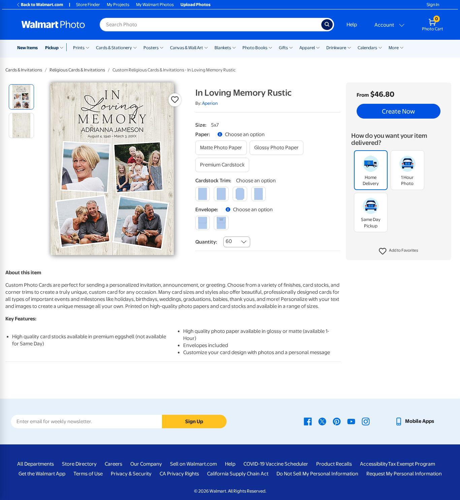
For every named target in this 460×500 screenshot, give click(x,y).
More (394, 47)
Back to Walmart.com (42, 4)
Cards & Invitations (23, 69)
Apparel (307, 47)
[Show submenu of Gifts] (291, 47)
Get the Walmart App (42, 474)
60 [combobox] (229, 241)
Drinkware (336, 47)
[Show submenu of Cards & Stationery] (135, 47)
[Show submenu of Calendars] (380, 47)
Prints (79, 47)
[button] (398, 251)
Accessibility (374, 464)
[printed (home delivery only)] (221, 223)
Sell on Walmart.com (193, 464)
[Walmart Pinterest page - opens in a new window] (337, 421)
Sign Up (194, 421)
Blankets (223, 47)
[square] (202, 194)
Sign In (433, 4)
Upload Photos (195, 4)
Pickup (52, 47)
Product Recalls (334, 464)
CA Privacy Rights (179, 474)
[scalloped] (258, 194)
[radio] (21, 97)
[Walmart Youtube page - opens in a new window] (351, 421)
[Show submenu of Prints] (88, 47)
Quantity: (206, 242)
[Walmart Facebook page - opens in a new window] (308, 421)
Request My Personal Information (404, 474)
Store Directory (79, 464)
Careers (113, 464)
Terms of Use (88, 474)
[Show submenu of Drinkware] (349, 47)
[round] (221, 194)
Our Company (146, 464)
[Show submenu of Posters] (162, 47)
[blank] (202, 223)
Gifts (283, 47)
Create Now (398, 111)
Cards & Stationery (114, 47)
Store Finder (88, 4)
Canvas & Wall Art (186, 47)
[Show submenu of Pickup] (63, 47)
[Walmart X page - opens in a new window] (322, 421)
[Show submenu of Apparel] (318, 47)
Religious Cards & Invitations (77, 69)
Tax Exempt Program (411, 464)
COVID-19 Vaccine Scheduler (275, 464)
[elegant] (240, 194)
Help (352, 25)
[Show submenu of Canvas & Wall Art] (206, 47)
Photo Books (254, 47)
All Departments (35, 464)
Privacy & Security (131, 474)
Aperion (210, 103)
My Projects (118, 4)
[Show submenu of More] (402, 47)
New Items (27, 47)
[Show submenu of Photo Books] (270, 47)
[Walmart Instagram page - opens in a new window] (366, 421)
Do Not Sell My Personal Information (317, 474)
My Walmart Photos (155, 4)
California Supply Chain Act (237, 474)
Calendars (367, 47)
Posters (151, 47)
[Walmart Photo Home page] (53, 25)
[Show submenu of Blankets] (234, 47)
